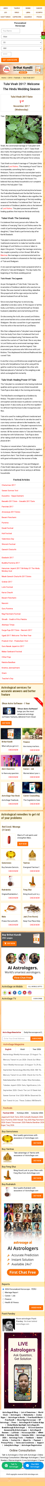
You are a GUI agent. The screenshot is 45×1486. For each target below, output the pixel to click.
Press (13, 1422)
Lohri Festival (7, 587)
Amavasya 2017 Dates (11, 512)
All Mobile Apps (35, 986)
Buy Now (11, 943)
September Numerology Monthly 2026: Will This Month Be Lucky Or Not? (23, 1070)
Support (40, 1443)
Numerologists (15, 1460)
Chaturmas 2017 (8, 485)
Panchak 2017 (7, 506)
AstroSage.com (33, 1474)
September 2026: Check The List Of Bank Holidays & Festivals (23, 1090)
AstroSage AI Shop (10, 1412)
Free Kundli (9, 1420)
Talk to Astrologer (13, 1465)
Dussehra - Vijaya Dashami (13, 496)
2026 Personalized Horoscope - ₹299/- (21, 1289)
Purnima (5, 523)
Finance (8, 1299)
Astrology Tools (16, 1438)
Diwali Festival (7, 528)
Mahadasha (28, 1415)
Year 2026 (37, 1049)
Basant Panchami (9, 517)
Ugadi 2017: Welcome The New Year (16, 635)
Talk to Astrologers (10, 1455)
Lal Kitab (15, 1433)
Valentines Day (8, 539)
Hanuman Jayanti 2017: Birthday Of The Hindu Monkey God (21, 569)
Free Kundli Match (35, 1417)
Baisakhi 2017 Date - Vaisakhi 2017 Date (18, 501)
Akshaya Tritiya (8, 625)
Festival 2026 (8, 1113)
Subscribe (37, 998)
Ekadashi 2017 (7, 557)
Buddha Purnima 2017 (11, 563)
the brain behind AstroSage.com (26, 1321)
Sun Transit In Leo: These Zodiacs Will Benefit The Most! (23, 1100)
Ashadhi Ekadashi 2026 (33, 1117)
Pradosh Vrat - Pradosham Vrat (15, 641)
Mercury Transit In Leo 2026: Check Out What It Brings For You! (23, 1060)
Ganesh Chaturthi (9, 549)
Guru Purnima (7, 608)
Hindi (22, 1049)
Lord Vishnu (13, 166)
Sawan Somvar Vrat (10, 490)
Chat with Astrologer (28, 1455)
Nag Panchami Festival (11, 614)
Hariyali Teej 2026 (24, 1120)
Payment (37, 1440)
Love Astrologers (30, 1460)
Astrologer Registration (32, 1445)
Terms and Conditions (25, 1443)
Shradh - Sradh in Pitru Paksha (14, 619)
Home (3, 78)
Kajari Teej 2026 (7, 1125)
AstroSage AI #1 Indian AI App (31, 1422)
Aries (5, 8)
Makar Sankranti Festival (12, 651)
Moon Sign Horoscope (26, 1420)
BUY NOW (6, 723)
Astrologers (16, 1415)
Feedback (30, 1438)
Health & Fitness (12, 1302)
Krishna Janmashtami (11, 668)
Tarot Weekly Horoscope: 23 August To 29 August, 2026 (23, 1065)
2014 (10, 78)
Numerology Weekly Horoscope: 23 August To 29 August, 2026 (23, 1054)
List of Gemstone (28, 1412)
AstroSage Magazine (13, 1044)
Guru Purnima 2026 (9, 1120)
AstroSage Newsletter (12, 1032)
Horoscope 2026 (28, 1433)
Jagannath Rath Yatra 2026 (12, 1117)
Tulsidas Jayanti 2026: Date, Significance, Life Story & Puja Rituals (23, 1085)
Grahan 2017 (7, 582)
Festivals (17, 78)
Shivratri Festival (8, 544)
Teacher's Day (7, 678)
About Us (27, 1440)
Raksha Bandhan (8, 662)
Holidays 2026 (23, 1113)
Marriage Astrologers (30, 1457)
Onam (4, 673)
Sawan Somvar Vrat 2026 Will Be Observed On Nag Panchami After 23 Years (23, 1095)
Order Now (36, 1308)
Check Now (13, 750)
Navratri (5, 603)
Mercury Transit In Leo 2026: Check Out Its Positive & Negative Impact (23, 1075)
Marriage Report (11, 1292)
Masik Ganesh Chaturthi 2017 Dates (16, 576)
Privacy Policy (7, 1443)
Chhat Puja (6, 657)
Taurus (17, 8)
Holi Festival (7, 533)
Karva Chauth (7, 592)
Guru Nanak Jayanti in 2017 (13, 646)
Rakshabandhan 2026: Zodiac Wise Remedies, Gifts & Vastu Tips (23, 1080)
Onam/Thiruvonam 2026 (16, 1122)
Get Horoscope (10, 60)
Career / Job (10, 1296)
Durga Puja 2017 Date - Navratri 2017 (17, 630)
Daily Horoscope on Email (34, 1032)
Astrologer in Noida (16, 1417)
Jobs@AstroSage (11, 1445)
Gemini (28, 8)
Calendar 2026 (37, 1113)
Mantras (4, 255)
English (8, 1049)
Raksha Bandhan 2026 (35, 1122)
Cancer (39, 8)
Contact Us (15, 1440)
